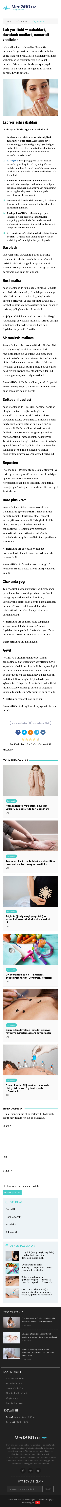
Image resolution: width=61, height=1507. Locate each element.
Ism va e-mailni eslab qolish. (23, 1186)
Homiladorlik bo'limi (16, 1393)
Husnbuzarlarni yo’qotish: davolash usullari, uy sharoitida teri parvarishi (27, 807)
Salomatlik (11, 801)
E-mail (7, 1170)
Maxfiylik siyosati (14, 1403)
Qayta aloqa (12, 1398)
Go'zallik (10, 1209)
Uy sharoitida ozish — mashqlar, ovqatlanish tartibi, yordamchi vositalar (29, 976)
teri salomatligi (41, 723)
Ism (6, 1156)
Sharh (7, 1125)
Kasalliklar (12, 1224)
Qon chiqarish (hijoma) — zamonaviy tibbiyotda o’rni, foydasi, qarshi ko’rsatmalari (27, 1088)
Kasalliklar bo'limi (15, 1378)
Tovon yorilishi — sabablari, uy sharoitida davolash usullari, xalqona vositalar (30, 862)
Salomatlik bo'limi (15, 1388)
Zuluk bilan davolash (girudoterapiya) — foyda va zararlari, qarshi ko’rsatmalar (29, 1031)
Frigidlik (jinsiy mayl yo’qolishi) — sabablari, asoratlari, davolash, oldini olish (28, 919)
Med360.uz (23, 6)
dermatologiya (19, 723)
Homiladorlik (13, 1216)
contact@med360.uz (24, 1417)
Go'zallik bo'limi (14, 1383)
